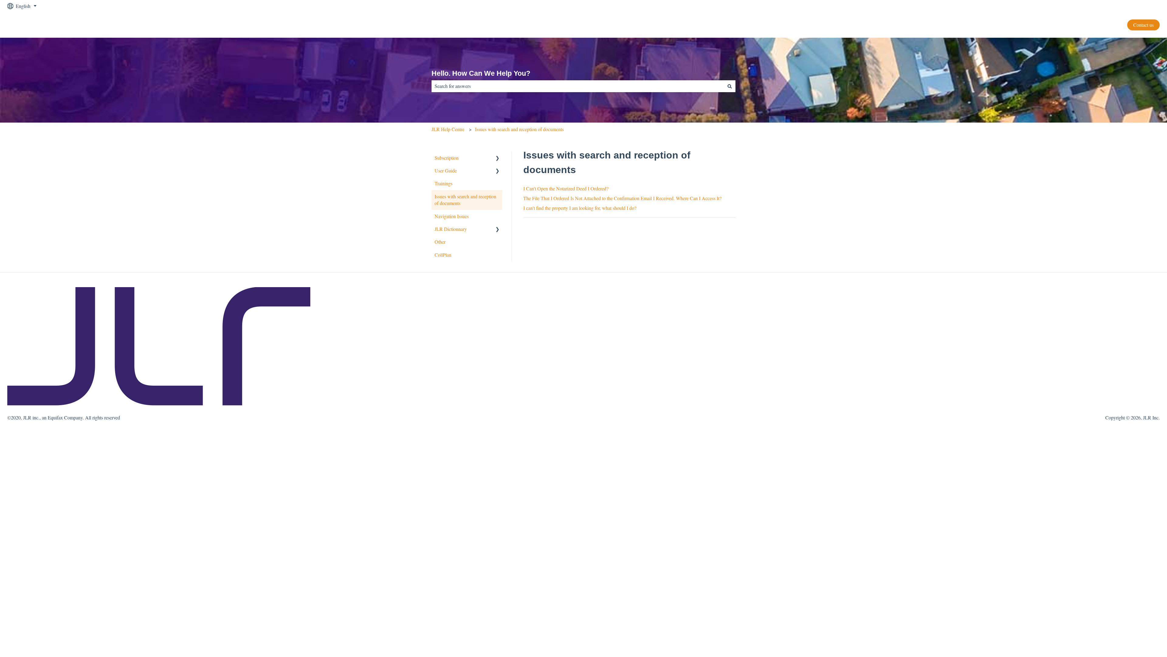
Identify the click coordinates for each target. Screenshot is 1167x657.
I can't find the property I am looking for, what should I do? (579, 208)
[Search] (729, 86)
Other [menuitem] (440, 241)
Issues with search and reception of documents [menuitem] (465, 199)
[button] (497, 158)
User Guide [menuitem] (446, 170)
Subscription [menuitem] (447, 158)
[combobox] (578, 86)
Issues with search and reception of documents (519, 129)
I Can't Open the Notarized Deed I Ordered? (565, 188)
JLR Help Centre (448, 129)
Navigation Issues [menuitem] (452, 216)
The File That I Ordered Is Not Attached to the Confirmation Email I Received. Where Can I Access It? (622, 198)
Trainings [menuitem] (444, 183)
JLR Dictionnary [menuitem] (451, 229)
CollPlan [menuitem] (443, 255)
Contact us (1143, 25)
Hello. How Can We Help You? (481, 73)
